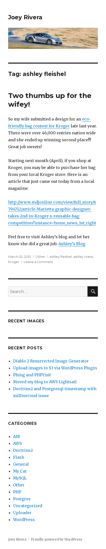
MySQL (20, 478)
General (21, 464)
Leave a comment (38, 262)
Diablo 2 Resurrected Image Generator (51, 360)
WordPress (24, 519)
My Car (20, 471)
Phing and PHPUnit (32, 374)
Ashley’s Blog (71, 243)
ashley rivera (83, 257)
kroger (13, 262)
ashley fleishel (61, 257)
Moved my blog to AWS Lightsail (45, 381)
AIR (16, 436)
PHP (17, 491)
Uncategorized (27, 505)
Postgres (22, 498)
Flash (18, 457)
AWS (17, 443)
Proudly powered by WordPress (56, 539)
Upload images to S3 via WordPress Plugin (55, 367)
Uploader (22, 512)
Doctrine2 (23, 450)
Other (40, 257)
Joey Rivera (25, 17)
